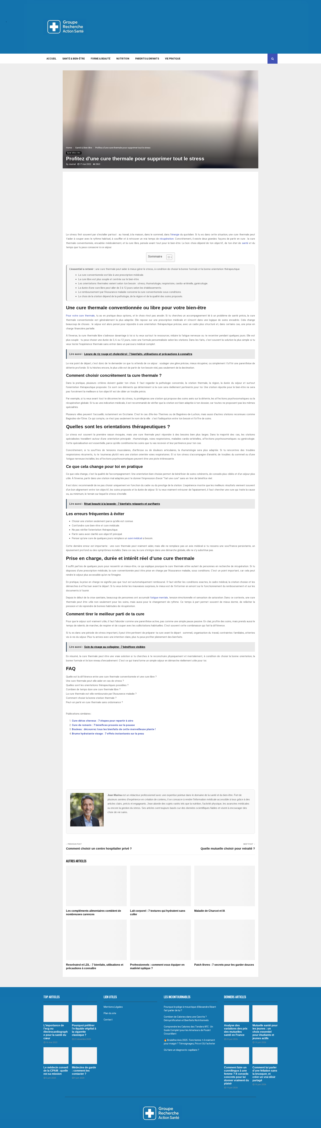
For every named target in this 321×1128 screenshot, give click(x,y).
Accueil (51, 58)
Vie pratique (172, 58)
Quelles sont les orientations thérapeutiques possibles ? (97, 685)
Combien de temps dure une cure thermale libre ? (93, 689)
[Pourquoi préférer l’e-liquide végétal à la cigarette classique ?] (84, 1013)
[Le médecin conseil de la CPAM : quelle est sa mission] (56, 1055)
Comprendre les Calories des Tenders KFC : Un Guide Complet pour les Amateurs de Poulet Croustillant (188, 1030)
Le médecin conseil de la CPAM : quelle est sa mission (55, 1070)
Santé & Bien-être (73, 58)
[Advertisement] (217, 26)
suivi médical (135, 538)
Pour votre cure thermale (80, 315)
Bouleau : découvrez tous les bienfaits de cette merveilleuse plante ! (114, 729)
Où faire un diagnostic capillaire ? (181, 1050)
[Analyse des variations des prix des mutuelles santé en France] (236, 1013)
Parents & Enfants (147, 58)
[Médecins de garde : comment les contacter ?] (84, 1055)
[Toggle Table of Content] (167, 257)
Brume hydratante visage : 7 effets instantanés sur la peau (108, 733)
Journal (72, 164)
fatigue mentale (159, 597)
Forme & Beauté (100, 58)
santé (245, 243)
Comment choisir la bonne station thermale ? (91, 697)
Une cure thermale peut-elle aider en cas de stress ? (95, 680)
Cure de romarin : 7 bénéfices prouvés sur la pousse (103, 725)
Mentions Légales (113, 1007)
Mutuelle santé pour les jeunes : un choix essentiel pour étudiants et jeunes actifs (265, 1032)
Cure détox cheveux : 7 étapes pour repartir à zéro (102, 720)
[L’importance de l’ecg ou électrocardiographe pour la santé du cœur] (56, 1013)
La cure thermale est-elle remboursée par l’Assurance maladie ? (101, 693)
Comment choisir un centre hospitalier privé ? (99, 848)
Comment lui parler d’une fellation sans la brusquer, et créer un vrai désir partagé (264, 1074)
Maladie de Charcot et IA (209, 910)
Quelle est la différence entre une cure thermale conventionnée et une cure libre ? (111, 676)
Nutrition (122, 58)
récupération (167, 238)
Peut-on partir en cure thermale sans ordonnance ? (94, 702)
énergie (175, 234)
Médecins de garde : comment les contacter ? (84, 1070)
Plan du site (110, 1013)
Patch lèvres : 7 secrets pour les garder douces (224, 964)
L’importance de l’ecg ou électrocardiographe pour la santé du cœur (55, 1032)
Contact (108, 1019)
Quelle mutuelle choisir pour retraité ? (228, 848)
